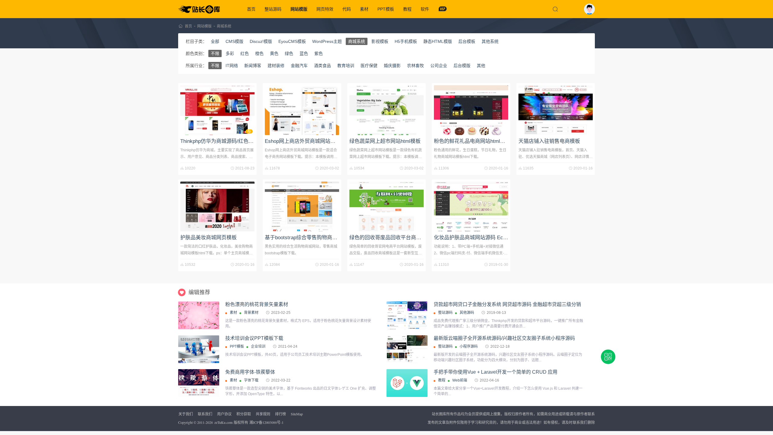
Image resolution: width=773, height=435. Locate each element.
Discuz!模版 (261, 41)
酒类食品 (322, 65)
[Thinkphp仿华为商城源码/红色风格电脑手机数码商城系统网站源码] (217, 110)
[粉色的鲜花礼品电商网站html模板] (471, 110)
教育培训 (345, 65)
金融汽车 (299, 65)
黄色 (274, 53)
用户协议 (224, 413)
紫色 (318, 53)
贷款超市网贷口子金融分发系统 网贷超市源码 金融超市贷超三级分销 (507, 304)
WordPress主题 (327, 41)
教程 (407, 9)
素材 (364, 9)
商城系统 (224, 26)
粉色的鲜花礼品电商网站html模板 (472, 141)
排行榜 (280, 413)
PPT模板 (385, 9)
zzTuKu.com (223, 422)
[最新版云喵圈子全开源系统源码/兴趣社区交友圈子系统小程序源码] (407, 349)
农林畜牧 (415, 65)
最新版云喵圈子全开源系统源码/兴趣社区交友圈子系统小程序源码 (504, 338)
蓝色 (304, 53)
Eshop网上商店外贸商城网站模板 (303, 141)
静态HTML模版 (437, 41)
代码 (346, 9)
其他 (481, 65)
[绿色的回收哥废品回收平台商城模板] (386, 206)
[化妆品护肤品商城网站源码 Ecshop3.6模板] (471, 206)
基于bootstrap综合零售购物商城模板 (306, 237)
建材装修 (276, 65)
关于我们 (185, 413)
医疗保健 (369, 65)
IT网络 (232, 65)
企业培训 (258, 346)
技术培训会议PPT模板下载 (254, 338)
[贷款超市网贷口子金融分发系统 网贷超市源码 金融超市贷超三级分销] (407, 315)
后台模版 (462, 65)
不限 (215, 53)
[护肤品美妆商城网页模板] (217, 206)
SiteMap (297, 413)
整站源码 (273, 9)
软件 (425, 9)
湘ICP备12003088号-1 (266, 422)
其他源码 (467, 313)
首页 (251, 9)
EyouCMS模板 (292, 41)
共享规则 (263, 413)
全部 (215, 41)
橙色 (259, 53)
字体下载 (251, 380)
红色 (244, 53)
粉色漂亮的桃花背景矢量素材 (256, 304)
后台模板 (466, 41)
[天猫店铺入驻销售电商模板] (555, 110)
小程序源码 (469, 346)
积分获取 (243, 413)
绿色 (289, 53)
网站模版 (298, 9)
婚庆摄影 (392, 65)
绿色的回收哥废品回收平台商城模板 (390, 237)
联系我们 (205, 413)
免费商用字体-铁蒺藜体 (250, 372)
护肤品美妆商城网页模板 (208, 237)
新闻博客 (252, 65)
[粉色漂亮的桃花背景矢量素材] (198, 315)
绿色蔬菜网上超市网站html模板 (385, 141)
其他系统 (490, 41)
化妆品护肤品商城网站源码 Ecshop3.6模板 (482, 237)
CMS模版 (234, 41)
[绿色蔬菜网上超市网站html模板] (386, 110)
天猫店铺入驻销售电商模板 (549, 141)
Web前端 (459, 380)
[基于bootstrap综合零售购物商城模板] (302, 206)
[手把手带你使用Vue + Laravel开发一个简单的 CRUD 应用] (407, 383)
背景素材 (251, 313)
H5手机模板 (406, 41)
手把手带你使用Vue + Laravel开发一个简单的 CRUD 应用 (495, 372)
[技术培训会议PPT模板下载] (198, 358)
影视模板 (379, 41)
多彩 (230, 53)
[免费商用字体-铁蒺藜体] (198, 383)
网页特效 (324, 9)
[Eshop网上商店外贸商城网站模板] (302, 110)
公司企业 (438, 65)
